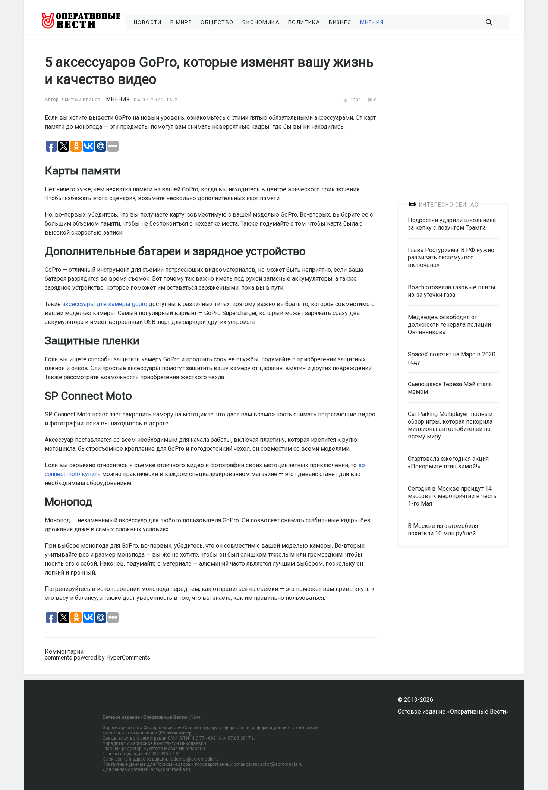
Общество (217, 22)
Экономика (261, 22)
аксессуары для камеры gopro (104, 304)
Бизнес (340, 22)
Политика (304, 22)
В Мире (181, 22)
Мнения (372, 22)
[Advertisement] (453, 112)
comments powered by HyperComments (97, 657)
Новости (148, 22)
